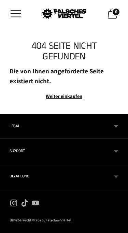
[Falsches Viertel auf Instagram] (14, 204)
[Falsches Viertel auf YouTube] (35, 204)
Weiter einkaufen (64, 96)
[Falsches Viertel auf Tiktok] (24, 204)
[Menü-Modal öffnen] (15, 13)
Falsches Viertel (58, 220)
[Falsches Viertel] (64, 13)
